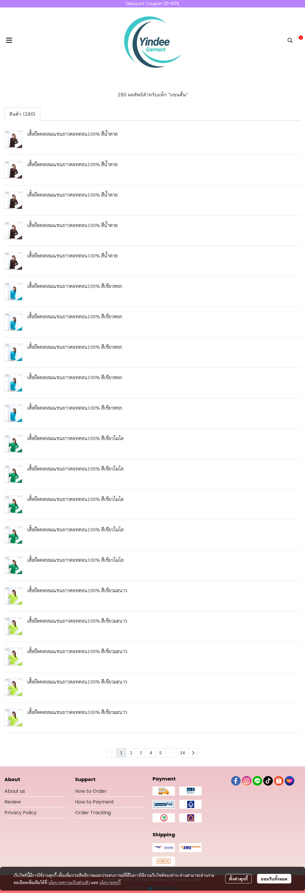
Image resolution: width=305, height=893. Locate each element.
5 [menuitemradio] (160, 752)
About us (14, 791)
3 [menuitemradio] (141, 752)
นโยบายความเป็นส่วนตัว (69, 882)
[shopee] (279, 781)
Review (12, 801)
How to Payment (94, 801)
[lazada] (289, 781)
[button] (290, 40)
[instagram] (246, 781)
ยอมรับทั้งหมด (274, 878)
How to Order (91, 791)
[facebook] (236, 781)
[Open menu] (9, 40)
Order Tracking (93, 812)
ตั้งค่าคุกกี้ (238, 878)
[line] (257, 781)
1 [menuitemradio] (121, 752)
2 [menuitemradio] (131, 752)
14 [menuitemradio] (182, 752)
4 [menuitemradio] (151, 752)
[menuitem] (193, 753)
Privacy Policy (20, 812)
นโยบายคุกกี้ (110, 882)
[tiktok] (268, 781)
